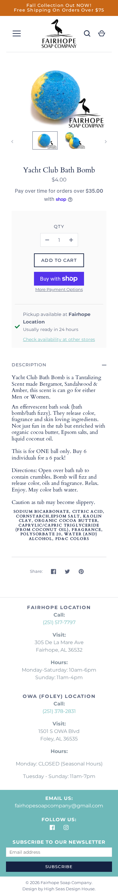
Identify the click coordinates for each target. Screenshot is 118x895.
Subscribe (58, 866)
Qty (59, 226)
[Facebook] (52, 827)
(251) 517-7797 (59, 622)
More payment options (59, 289)
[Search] (87, 33)
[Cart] (102, 33)
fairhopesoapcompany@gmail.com (59, 806)
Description (29, 365)
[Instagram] (66, 827)
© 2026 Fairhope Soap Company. (59, 882)
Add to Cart (58, 260)
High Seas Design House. (70, 888)
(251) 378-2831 (59, 711)
